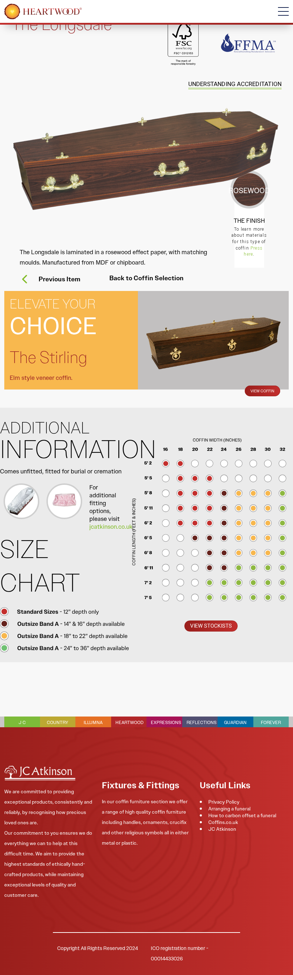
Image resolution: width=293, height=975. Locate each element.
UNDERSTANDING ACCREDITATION (235, 83)
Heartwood (129, 722)
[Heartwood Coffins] (43, 11)
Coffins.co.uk (223, 822)
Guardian (235, 722)
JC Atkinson (222, 829)
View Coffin (262, 390)
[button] (211, 626)
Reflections (202, 722)
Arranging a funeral (229, 808)
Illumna (93, 722)
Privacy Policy (223, 802)
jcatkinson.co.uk (111, 527)
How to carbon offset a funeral (242, 815)
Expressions (166, 722)
